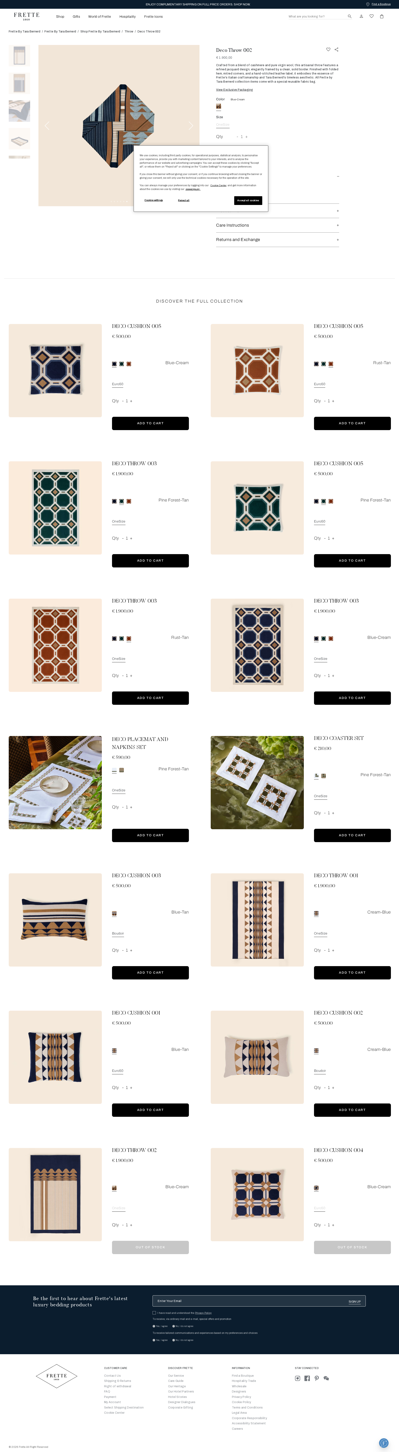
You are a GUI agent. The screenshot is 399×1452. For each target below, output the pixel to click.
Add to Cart (150, 423)
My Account (112, 1402)
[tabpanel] (119, 125)
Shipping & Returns (117, 1381)
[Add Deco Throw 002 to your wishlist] (328, 49)
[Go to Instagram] (299, 1378)
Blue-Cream (238, 99)
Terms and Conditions (247, 1407)
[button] (277, 175)
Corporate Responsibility (249, 1418)
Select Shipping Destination (124, 1407)
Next (191, 125)
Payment (110, 1397)
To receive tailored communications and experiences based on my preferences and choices (205, 1333)
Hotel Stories (177, 1397)
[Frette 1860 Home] (25, 16)
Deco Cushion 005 (136, 326)
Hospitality (127, 16)
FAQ (107, 1391)
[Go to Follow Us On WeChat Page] (328, 1378)
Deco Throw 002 (234, 50)
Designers (239, 1391)
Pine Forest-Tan (174, 500)
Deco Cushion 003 (136, 876)
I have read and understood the (185, 1313)
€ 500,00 (121, 337)
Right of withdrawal (117, 1386)
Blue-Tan (180, 912)
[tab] (19, 55)
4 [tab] (120, 201)
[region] (200, 178)
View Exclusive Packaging (234, 89)
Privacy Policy (203, 1313)
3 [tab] (117, 201)
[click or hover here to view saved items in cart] (381, 16)
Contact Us (112, 1375)
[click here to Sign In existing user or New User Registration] (361, 16)
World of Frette (99, 16)
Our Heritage (177, 1386)
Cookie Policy (241, 1402)
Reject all (184, 200)
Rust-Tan (382, 362)
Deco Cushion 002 (338, 1013)
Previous (47, 125)
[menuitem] (55, 16)
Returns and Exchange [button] (238, 239)
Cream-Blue (379, 912)
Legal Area (239, 1412)
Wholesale (239, 1386)
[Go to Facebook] (309, 1378)
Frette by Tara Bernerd (24, 31)
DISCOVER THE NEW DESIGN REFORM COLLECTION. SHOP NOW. (198, 4)
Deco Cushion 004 (338, 1150)
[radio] (121, 364)
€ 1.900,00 (224, 57)
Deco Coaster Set (339, 738)
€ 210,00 (322, 749)
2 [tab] (114, 201)
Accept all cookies (248, 200)
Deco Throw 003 (134, 464)
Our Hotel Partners (181, 1391)
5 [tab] (123, 201)
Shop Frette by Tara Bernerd (100, 31)
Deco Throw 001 (336, 876)
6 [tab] (126, 201)
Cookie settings (153, 200)
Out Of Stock (150, 1247)
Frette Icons (153, 16)
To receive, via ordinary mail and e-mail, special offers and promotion (192, 1319)
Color (220, 99)
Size (219, 117)
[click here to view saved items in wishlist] (371, 16)
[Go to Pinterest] (319, 1378)
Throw (128, 31)
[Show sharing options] (336, 49)
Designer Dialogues (182, 1402)
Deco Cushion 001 (136, 1013)
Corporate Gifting (180, 1407)
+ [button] (246, 136)
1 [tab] (111, 201)
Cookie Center (114, 1412)
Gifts (76, 16)
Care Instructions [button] (232, 225)
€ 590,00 (121, 758)
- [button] (237, 136)
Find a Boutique (243, 1375)
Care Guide (176, 1381)
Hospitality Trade (244, 1381)
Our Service (176, 1375)
